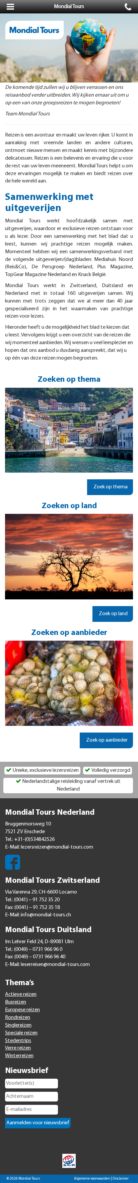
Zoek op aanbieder (106, 740)
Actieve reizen (21, 994)
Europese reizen (22, 1010)
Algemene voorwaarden (92, 1179)
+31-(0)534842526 (34, 839)
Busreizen (15, 1002)
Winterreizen (19, 1056)
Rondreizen (17, 1017)
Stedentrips (18, 1040)
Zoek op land (113, 613)
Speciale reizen (21, 1033)
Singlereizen (18, 1025)
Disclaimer (121, 1179)
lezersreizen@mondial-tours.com (57, 847)
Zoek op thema (110, 487)
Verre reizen (18, 1048)
